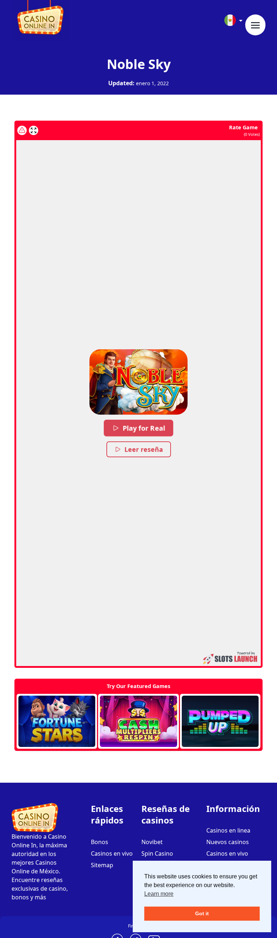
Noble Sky (139, 64)
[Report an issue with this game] (22, 130)
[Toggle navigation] (255, 24)
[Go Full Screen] (33, 130)
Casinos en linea (228, 830)
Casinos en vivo (112, 853)
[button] (138, 382)
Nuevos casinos (227, 842)
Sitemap (102, 865)
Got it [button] (202, 913)
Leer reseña (143, 449)
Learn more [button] (158, 894)
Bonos (99, 842)
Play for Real (144, 428)
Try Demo (56, 721)
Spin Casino (157, 853)
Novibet (152, 842)
